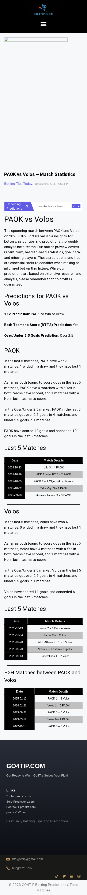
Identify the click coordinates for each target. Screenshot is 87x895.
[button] (43, 24)
